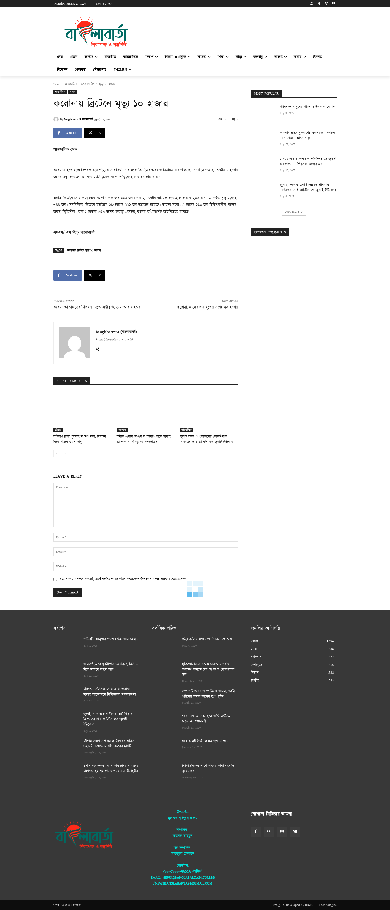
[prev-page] (56, 453)
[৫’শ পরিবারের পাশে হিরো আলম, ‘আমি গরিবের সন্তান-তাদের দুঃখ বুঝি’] (165, 698)
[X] (319, 4)
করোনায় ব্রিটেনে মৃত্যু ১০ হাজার (84, 250)
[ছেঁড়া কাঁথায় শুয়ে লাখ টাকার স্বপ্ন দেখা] (165, 646)
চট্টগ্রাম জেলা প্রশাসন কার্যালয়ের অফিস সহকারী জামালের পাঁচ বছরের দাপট (109, 744)
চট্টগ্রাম (58, 430)
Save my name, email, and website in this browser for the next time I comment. (123, 579)
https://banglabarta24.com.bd (114, 339)
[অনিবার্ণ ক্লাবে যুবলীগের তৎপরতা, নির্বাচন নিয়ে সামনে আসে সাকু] (82, 412)
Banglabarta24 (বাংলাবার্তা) (78, 119)
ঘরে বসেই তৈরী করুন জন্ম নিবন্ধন (205, 741)
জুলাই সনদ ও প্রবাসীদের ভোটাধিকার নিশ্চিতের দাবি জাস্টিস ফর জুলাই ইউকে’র (206, 439)
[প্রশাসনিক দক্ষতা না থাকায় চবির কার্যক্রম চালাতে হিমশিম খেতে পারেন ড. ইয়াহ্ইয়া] (66, 773)
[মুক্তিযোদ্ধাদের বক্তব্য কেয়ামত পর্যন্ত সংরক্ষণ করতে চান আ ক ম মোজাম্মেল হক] (165, 671)
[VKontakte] (295, 832)
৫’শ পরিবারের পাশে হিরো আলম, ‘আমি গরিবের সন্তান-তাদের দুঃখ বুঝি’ (208, 694)
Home (57, 84)
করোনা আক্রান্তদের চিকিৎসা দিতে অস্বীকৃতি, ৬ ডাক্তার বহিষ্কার (97, 307)
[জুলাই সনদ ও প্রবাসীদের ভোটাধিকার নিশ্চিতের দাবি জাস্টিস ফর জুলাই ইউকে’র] (209, 412)
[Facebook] (304, 4)
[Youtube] (334, 4)
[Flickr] (269, 832)
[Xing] (98, 349)
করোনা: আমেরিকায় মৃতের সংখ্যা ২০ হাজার (207, 307)
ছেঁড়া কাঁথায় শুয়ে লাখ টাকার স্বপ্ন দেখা (207, 639)
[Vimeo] (326, 4)
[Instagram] (312, 4)
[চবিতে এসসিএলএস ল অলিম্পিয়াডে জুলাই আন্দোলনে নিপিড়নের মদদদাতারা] (146, 412)
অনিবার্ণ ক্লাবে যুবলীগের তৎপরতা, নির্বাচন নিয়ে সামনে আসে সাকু (79, 439)
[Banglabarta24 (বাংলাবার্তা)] (56, 119)
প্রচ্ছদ (72, 92)
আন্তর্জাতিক (71, 84)
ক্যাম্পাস (122, 430)
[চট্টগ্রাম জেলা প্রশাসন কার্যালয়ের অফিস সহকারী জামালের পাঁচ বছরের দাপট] (66, 748)
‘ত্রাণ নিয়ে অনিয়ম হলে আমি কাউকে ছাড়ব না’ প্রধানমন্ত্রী (206, 719)
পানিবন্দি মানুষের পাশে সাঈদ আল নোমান (307, 107)
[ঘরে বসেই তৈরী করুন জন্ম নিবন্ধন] (165, 748)
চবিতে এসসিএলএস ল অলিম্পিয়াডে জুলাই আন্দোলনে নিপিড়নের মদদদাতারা (144, 439)
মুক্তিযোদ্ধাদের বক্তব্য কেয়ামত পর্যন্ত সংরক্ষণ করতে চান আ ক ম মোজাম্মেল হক (208, 669)
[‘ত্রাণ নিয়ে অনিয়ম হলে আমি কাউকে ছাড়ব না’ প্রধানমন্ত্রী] (165, 723)
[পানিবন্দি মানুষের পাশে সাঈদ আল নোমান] (263, 114)
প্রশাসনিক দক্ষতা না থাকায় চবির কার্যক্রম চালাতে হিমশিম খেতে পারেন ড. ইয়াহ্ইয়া (111, 768)
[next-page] (65, 453)
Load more (292, 211)
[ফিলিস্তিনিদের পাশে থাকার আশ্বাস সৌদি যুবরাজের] (165, 773)
